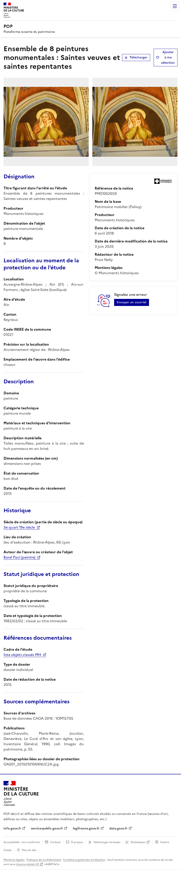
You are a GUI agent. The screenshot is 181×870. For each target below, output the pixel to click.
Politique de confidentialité (43, 860)
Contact (55, 842)
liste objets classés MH (22, 654)
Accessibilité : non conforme (22, 842)
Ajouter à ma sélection (168, 57)
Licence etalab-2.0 (27, 864)
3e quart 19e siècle (19, 527)
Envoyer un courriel (131, 302)
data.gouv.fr (118, 828)
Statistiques (138, 842)
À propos (77, 842)
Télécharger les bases (106, 842)
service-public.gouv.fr (47, 828)
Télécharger (138, 57)
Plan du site (29, 850)
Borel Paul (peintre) (19, 557)
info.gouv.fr (12, 828)
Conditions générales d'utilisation (84, 860)
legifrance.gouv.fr (86, 828)
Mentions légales (14, 860)
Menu (174, 6)
